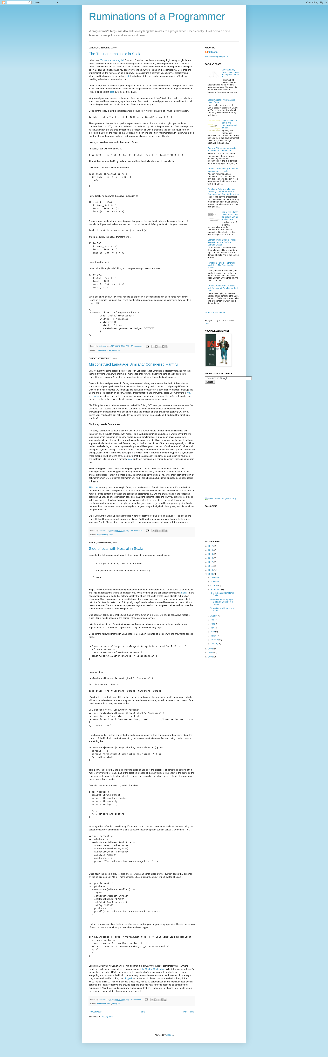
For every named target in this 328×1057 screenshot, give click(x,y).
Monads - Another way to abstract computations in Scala (223, 170)
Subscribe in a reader (215, 312)
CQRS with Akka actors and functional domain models (230, 124)
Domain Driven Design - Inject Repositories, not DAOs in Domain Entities (221, 242)
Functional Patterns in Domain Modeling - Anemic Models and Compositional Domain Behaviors (223, 191)
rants (111, 535)
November (215, 581)
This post (93, 487)
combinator (101, 350)
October (214, 585)
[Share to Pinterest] (166, 346)
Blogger (169, 1035)
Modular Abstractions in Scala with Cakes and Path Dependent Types (223, 288)
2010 (210, 570)
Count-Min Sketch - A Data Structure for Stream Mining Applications (230, 216)
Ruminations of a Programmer (157, 16)
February (214, 640)
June (213, 624)
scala (109, 350)
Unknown (212, 52)
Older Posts (188, 1012)
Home (142, 1012)
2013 (210, 558)
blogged (128, 978)
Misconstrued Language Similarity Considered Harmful (134, 364)
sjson (184, 592)
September (215, 589)
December (215, 577)
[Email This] (153, 346)
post (127, 76)
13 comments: (137, 346)
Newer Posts (95, 1012)
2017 (210, 546)
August (213, 616)
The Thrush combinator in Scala (115, 54)
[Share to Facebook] (163, 346)
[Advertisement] (218, 440)
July (212, 620)
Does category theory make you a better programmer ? (230, 73)
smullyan (116, 350)
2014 (210, 554)
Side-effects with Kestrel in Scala (116, 548)
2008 (210, 649)
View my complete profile (216, 56)
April (212, 632)
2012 (210, 562)
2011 (210, 566)
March (213, 636)
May (212, 628)
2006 (210, 657)
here (207, 323)
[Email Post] (147, 346)
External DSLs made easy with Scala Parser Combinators (222, 149)
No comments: (137, 531)
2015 (210, 550)
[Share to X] (159, 346)
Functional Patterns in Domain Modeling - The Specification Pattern (222, 265)
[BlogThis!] (156, 346)
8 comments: (136, 999)
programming (102, 535)
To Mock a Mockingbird (112, 60)
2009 (210, 574)
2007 (210, 652)
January (214, 643)
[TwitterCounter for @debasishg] (220, 498)
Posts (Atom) (107, 1017)
